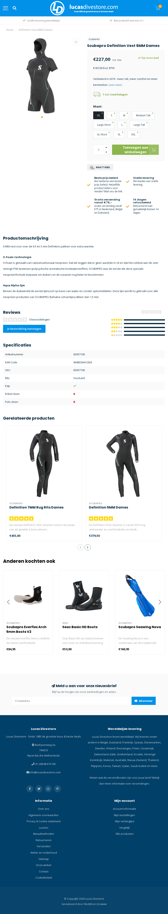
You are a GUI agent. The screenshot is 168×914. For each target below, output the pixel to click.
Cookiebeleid (43, 877)
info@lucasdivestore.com (45, 772)
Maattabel (102, 167)
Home (10, 30)
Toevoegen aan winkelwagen (135, 149)
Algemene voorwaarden (43, 815)
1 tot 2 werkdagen (115, 94)
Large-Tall (139, 124)
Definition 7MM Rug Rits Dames (36, 507)
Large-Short (104, 124)
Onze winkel (43, 865)
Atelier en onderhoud (43, 852)
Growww (101, 904)
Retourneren (44, 840)
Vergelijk (124, 827)
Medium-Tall (143, 115)
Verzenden (44, 846)
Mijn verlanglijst (124, 821)
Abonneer (145, 701)
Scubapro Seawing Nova (139, 627)
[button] (42, 117)
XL (119, 134)
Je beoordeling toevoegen (24, 329)
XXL (133, 134)
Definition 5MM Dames (108, 507)
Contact (43, 871)
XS (98, 115)
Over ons (43, 809)
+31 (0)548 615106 (45, 764)
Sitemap (44, 859)
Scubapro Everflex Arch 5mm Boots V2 (26, 629)
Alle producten (125, 834)
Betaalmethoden (43, 834)
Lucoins (43, 827)
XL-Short (102, 134)
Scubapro (94, 39)
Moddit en (90, 904)
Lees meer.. (116, 85)
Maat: (97, 106)
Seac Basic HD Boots (80, 627)
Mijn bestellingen (124, 815)
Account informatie (124, 809)
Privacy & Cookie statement (44, 821)
